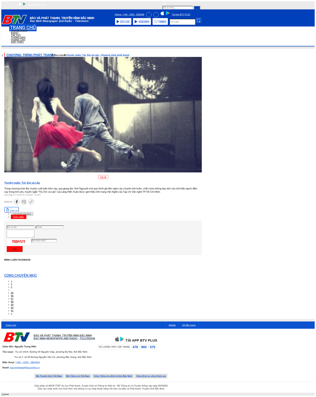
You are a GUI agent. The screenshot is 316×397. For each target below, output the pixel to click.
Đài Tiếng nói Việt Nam (78, 376)
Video (143, 21)
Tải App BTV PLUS (37, 5)
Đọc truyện (60, 55)
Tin (162, 21)
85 (12, 293)
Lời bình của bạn (22, 214)
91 (12, 310)
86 (12, 296)
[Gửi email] (24, 202)
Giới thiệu (17, 42)
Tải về (103, 177)
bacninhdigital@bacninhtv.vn (25, 367)
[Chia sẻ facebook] (16, 202)
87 (12, 298)
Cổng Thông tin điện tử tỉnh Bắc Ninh (113, 376)
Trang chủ (10, 325)
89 (12, 304)
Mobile (172, 325)
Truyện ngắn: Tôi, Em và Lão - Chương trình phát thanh (98, 55)
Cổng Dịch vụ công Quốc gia (151, 376)
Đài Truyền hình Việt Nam (49, 376)
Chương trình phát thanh (30, 55)
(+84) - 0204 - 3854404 (27, 362)
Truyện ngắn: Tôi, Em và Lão (22, 182)
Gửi (14, 249)
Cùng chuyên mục (20, 275)
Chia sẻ (13, 210)
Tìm (197, 7)
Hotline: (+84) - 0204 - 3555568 (129, 14)
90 (12, 307)
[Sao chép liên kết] (31, 202)
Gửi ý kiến (18, 217)
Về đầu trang (189, 325)
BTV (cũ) (125, 21)
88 (12, 301)
